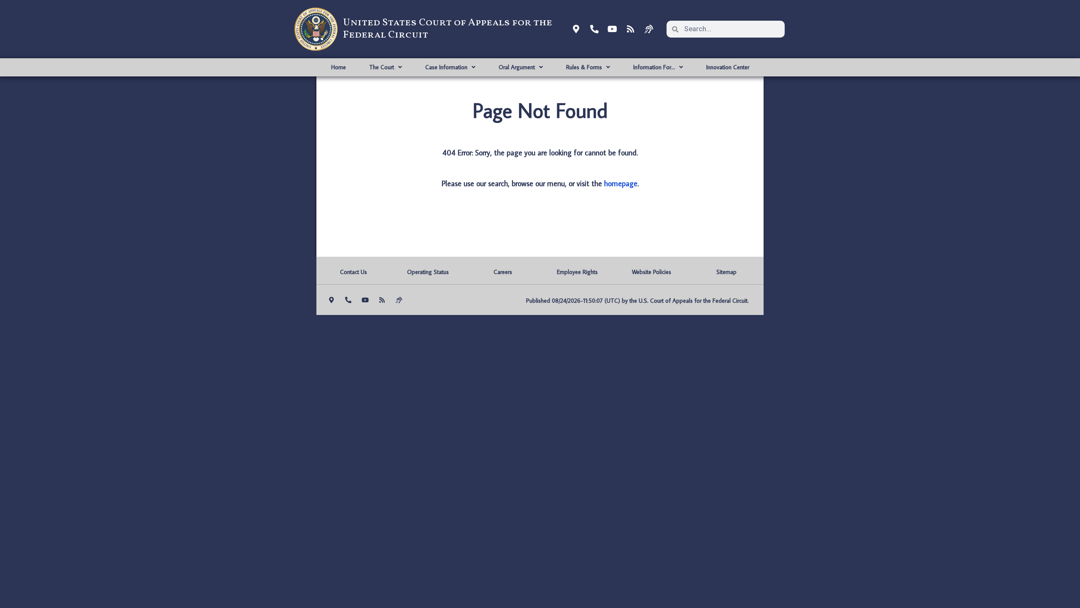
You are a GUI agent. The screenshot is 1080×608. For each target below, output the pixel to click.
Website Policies (651, 272)
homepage (620, 183)
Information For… (654, 67)
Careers (503, 272)
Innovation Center (727, 67)
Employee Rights (577, 272)
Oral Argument (517, 67)
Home (338, 67)
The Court (381, 67)
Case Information (446, 67)
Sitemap (726, 272)
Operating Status (428, 272)
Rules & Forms (584, 67)
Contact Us (353, 272)
